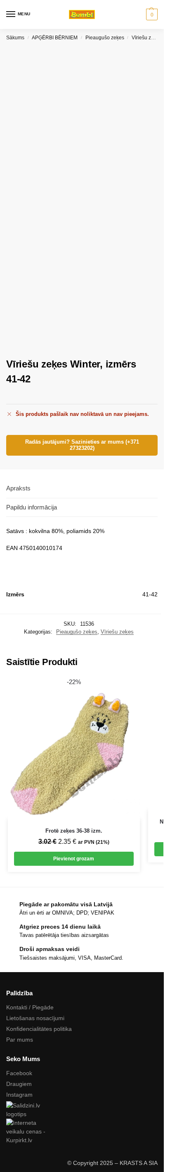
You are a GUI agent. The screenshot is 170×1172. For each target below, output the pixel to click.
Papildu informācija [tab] (31, 507)
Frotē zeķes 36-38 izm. (73, 831)
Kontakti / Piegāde (30, 1007)
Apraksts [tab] (18, 488)
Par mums (19, 1039)
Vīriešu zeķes (147, 38)
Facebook (19, 1073)
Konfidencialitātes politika (39, 1029)
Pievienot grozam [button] (73, 859)
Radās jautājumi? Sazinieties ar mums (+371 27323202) (82, 445)
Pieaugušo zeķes (104, 38)
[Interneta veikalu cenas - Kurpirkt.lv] (82, 1132)
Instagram (19, 1094)
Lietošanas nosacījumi (35, 1018)
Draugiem (19, 1084)
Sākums (15, 38)
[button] (151, 14)
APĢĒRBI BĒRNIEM (55, 38)
